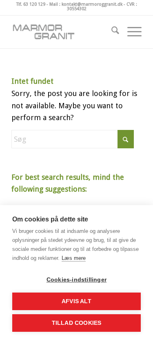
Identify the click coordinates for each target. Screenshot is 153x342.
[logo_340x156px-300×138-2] (63, 32)
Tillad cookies (77, 323)
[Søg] (111, 32)
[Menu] (130, 32)
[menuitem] (111, 32)
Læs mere (74, 258)
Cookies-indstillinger (76, 280)
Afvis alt (76, 301)
